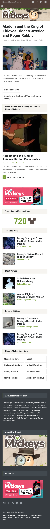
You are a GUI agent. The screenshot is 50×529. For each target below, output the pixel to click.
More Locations (11, 378)
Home (5, 40)
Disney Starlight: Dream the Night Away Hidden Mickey (30, 241)
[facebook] (37, 2)
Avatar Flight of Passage (27, 300)
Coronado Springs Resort (27, 327)
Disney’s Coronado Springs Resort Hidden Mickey (29, 321)
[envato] (33, 2)
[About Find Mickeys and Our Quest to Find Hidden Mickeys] (25, 450)
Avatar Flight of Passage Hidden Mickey (30, 295)
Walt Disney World (9, 515)
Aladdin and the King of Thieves (20, 40)
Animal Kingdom (34, 365)
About (28, 517)
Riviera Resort (23, 260)
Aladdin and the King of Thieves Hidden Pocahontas (21, 157)
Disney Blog (19, 517)
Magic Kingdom (11, 359)
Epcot (29, 359)
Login (4, 519)
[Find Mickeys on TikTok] (25, 196)
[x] (45, 2)
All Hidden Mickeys (35, 378)
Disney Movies (38, 40)
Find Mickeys (19, 512)
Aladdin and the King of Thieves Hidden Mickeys (22, 97)
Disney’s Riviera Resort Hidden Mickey (30, 255)
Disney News (7, 517)
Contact (36, 517)
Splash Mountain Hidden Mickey (26, 280)
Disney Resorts (11, 372)
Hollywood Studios (13, 365)
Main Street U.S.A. (24, 246)
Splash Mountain (24, 284)
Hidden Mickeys (11, 90)
